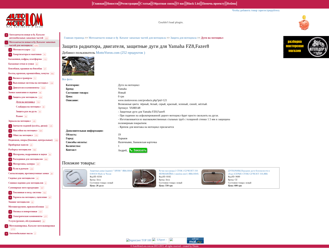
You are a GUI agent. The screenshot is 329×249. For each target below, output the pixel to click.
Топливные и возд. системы (27, 192)
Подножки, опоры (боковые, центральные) (30, 140)
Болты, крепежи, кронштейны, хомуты (28, 73)
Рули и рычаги (20, 168)
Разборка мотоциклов (19, 149)
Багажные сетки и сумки (21, 63)
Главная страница (74, 37)
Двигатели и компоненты (26, 87)
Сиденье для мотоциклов (21, 178)
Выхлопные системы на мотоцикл (30, 83)
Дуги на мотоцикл (25, 102)
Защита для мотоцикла (25, 97)
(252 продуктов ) (120, 52)
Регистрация (129, 3)
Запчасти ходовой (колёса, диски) (30, 125)
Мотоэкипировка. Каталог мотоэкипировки (32, 225)
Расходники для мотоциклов (28, 159)
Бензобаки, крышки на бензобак (25, 68)
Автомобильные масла (21, 233)
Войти (231, 3)
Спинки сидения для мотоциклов (25, 183)
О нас (180, 3)
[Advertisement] (306, 100)
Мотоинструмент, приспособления (26, 206)
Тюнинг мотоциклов (19, 202)
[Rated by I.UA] (177, 240)
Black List (193, 3)
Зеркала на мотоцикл (19, 121)
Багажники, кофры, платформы (25, 59)
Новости (112, 3)
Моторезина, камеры (24, 164)
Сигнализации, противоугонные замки (28, 173)
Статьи (145, 3)
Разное (19, 116)
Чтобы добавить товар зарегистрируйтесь (255, 10)
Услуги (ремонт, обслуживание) (24, 221)
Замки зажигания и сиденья (22, 92)
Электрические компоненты (27, 216)
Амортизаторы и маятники (27, 54)
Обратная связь (163, 3)
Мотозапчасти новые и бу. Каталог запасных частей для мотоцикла (127, 37)
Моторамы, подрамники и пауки (30, 154)
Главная (98, 3)
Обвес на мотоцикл (23, 135)
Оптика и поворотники (25, 211)
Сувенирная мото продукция (23, 187)
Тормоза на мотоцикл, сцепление (30, 197)
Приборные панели (18, 144)
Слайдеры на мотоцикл (28, 106)
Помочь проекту (213, 3)
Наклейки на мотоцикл (25, 130)
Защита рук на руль (26, 111)
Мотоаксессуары (21, 49)
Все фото (67, 79)
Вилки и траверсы (22, 78)
